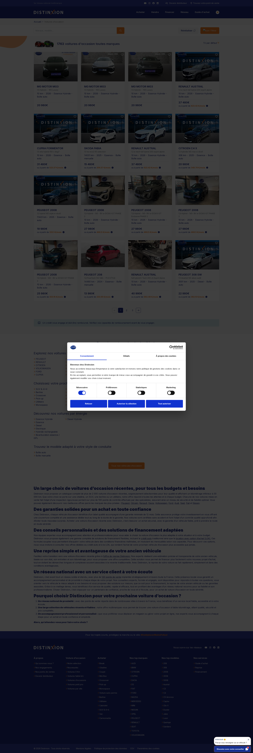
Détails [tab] (126, 356)
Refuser (88, 404)
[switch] (111, 393)
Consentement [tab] (87, 356)
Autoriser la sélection (126, 404)
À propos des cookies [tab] (166, 356)
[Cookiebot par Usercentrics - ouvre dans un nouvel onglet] (171, 347)
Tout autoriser (164, 404)
